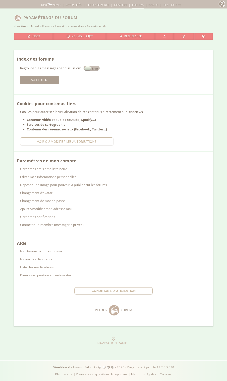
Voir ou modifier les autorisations (66, 141)
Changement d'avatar (36, 192)
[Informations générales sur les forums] (184, 36)
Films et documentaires (69, 26)
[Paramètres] (203, 36)
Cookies (166, 374)
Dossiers (120, 5)
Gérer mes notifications (37, 216)
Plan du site (172, 5)
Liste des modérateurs (37, 267)
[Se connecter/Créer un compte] (222, 6)
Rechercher (133, 36)
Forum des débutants (36, 259)
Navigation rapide (113, 343)
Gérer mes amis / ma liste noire (43, 169)
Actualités (73, 5)
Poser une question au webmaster (45, 275)
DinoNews (50, 5)
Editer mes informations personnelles (48, 177)
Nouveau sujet (82, 36)
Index (36, 36)
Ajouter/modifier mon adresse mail (46, 208)
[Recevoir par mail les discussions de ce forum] (164, 36)
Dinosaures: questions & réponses (102, 374)
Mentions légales (144, 374)
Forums (47, 26)
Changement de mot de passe (42, 200)
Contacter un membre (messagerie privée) (52, 224)
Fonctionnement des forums (41, 251)
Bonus (153, 5)
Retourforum (113, 310)
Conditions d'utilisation (114, 290)
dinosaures (98, 5)
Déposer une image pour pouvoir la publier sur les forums (63, 185)
